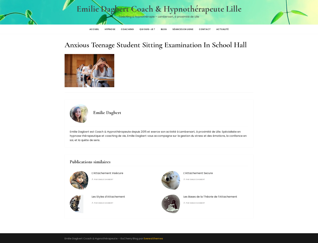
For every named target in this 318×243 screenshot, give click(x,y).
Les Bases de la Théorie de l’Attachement (210, 197)
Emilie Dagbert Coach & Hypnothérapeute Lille (159, 9)
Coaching (127, 29)
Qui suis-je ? (147, 29)
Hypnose (110, 29)
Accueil (94, 29)
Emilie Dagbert (105, 179)
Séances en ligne (182, 29)
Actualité (222, 29)
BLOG (164, 29)
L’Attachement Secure (198, 173)
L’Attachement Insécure (107, 173)
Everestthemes (153, 238)
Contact (205, 29)
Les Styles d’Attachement (108, 197)
